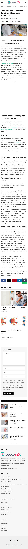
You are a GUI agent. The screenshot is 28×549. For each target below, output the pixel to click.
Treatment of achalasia (7, 63)
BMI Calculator (4, 502)
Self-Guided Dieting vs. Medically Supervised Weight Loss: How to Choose (17, 436)
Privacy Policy (12, 387)
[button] (3, 280)
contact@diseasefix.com (11, 468)
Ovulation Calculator (5, 504)
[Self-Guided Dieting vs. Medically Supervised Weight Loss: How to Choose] (4, 436)
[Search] (26, 2)
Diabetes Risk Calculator (6, 507)
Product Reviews (5, 486)
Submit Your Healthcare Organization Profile (11, 479)
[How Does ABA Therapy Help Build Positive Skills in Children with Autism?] (4, 406)
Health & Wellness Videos (6, 488)
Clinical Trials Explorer (6, 512)
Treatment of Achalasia (7, 337)
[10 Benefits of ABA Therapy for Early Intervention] (4, 414)
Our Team (3, 528)
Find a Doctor (4, 514)
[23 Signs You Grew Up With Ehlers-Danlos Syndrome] (4, 429)
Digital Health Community (7, 491)
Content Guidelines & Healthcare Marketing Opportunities (13, 484)
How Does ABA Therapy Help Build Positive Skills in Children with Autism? (17, 406)
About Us (3, 525)
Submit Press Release (6, 481)
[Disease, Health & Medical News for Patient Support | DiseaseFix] (14, 2)
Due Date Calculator (5, 509)
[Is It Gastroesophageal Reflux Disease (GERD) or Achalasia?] (14, 298)
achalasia (18, 142)
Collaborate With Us (5, 476)
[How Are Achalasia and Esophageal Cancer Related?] (14, 321)
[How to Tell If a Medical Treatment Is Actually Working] (4, 422)
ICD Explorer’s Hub (5, 493)
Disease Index (4, 523)
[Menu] (2, 2)
